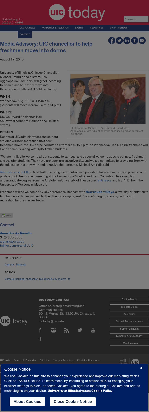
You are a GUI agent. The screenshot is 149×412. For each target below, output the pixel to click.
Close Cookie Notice (73, 401)
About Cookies (27, 401)
